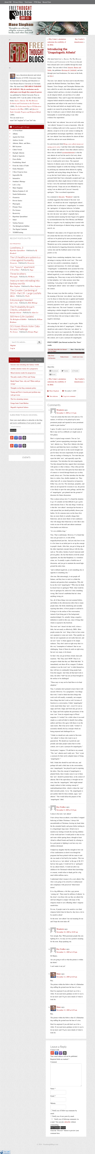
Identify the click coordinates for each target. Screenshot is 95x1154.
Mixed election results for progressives (23, 373)
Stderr (15, 220)
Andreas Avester (18, 140)
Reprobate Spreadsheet (20, 216)
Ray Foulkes (61, 807)
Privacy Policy (18, 2)
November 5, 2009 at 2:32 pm (66, 413)
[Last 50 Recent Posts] (15, 243)
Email (53, 1096)
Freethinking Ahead (19, 162)
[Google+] (12, 438)
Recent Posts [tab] (14, 360)
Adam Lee (35, 312)
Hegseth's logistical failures (19, 407)
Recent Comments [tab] (27, 360)
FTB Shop (37, 2)
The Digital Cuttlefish (20, 229)
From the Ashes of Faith (21, 165)
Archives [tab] (39, 360)
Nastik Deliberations (19, 194)
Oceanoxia (16, 197)
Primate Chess (17, 207)
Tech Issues (28, 2)
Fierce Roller (17, 159)
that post (61, 197)
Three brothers (18, 273)
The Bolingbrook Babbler (21, 226)
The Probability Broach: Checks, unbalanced (22, 308)
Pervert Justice (17, 200)
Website (52, 1103)
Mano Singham (18, 188)
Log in (12, 348)
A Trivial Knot (17, 130)
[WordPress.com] (24, 438)
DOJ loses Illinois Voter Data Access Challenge (25, 327)
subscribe (67, 1122)
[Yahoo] (20, 438)
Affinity (15, 134)
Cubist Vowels (17, 149)
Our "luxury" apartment (22, 267)
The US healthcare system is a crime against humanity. (25, 259)
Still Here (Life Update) (22, 316)
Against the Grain (18, 137)
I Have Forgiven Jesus (20, 172)
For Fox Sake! (52, 351)
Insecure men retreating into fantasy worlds (25, 282)
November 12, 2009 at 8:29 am (67, 977)
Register (13, 345)
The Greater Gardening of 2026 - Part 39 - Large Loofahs (25, 292)
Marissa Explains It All (20, 191)
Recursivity (16, 213)
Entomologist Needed (21, 300)
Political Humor (64, 357)
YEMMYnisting (18, 232)
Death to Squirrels (19, 156)
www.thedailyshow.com (77, 353)
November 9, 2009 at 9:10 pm (66, 810)
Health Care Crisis (78, 357)
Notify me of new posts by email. (63, 1116)
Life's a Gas (16, 185)
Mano (59, 974)
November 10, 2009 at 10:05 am (67, 932)
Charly (27, 296)
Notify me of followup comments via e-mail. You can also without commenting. (64, 1122)
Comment (53, 1062)
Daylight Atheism (18, 153)
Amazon (70, 67)
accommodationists (68, 152)
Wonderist (69, 197)
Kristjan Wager (33, 332)
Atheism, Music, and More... (22, 143)
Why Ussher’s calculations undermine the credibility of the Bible (57, 42)
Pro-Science (17, 210)
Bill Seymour (17, 146)
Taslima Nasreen (18, 223)
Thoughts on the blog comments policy (23, 388)
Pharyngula (16, 204)
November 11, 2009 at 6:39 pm (67, 952)
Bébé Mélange (32, 303)
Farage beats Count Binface (19, 403)
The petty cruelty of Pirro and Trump (23, 377)
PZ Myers (31, 276)
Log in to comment (69, 396)
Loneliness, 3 (16, 247)
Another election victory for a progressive (24, 369)
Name (52, 1088)
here (51, 76)
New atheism (54, 396)
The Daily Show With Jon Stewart (57, 349)
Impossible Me (17, 175)
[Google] (16, 438)
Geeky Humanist (18, 169)
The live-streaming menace (19, 399)
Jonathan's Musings (19, 181)
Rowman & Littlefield (69, 70)
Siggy (31, 270)
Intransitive (16, 178)
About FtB (7, 2)
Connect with (54, 1050)
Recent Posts (47, 2)
